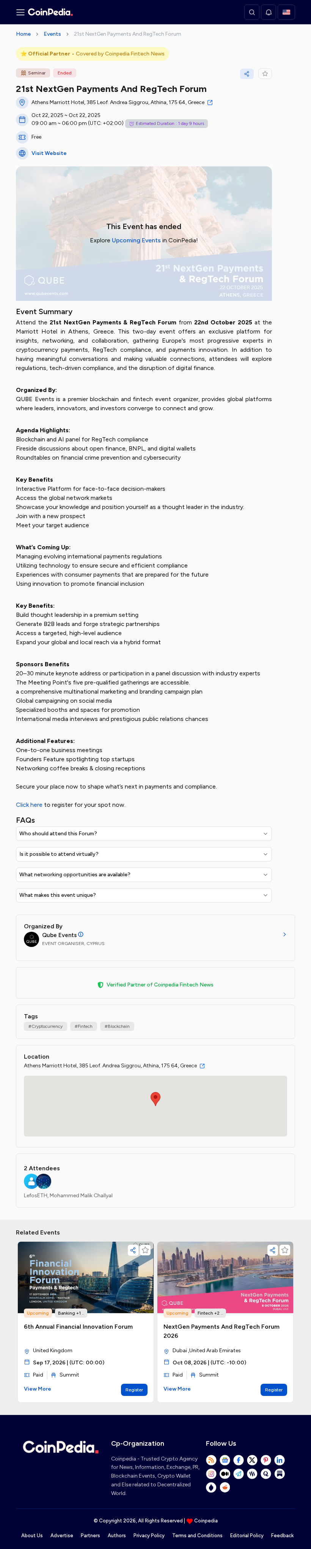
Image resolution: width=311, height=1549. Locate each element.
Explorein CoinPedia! (144, 240)
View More (37, 1389)
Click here (30, 804)
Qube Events (59, 935)
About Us (32, 1535)
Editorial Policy (247, 1535)
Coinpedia (206, 1521)
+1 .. (80, 1313)
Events (52, 34)
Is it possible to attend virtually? (59, 854)
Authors (117, 1535)
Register (134, 1390)
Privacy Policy (149, 1535)
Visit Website (49, 153)
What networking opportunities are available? (74, 874)
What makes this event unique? (57, 895)
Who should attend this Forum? (58, 833)
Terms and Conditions (197, 1535)
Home (23, 34)
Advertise (61, 1535)
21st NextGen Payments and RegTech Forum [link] (127, 34)
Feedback (282, 1535)
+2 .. (218, 1313)
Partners (90, 1535)
